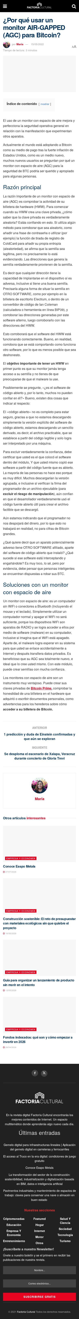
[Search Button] (74, 6)
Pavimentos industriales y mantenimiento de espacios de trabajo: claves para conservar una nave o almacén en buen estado (39, 1195)
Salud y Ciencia (65, 1221)
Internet (39, 1231)
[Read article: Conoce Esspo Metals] (39, 844)
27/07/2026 (10, 871)
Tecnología (65, 1235)
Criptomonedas (14, 1219)
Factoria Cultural (26, 1311)
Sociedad (65, 1229)
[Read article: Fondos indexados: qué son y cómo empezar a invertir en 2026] (39, 1015)
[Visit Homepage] (39, 6)
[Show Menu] (5, 6)
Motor (39, 1237)
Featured (39, 1219)
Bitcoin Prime (41, 688)
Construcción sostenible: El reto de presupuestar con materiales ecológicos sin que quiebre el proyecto (39, 923)
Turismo (65, 1241)
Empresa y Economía (20, 858)
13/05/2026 (10, 990)
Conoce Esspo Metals (19, 866)
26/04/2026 (10, 1047)
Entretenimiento (14, 1241)
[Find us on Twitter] (44, 1073)
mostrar (45, 104)
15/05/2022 (37, 44)
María (19, 44)
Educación (13, 1225)
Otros (39, 1243)
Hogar (39, 1225)
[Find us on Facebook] (35, 1073)
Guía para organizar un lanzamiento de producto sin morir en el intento (38, 982)
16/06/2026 (10, 933)
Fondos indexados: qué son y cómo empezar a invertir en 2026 (38, 1039)
